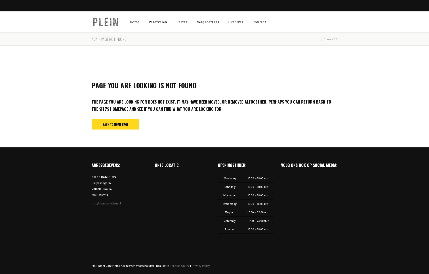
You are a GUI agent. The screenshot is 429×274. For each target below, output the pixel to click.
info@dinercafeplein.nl (106, 203)
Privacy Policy (200, 266)
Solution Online (179, 266)
